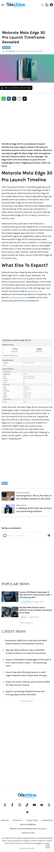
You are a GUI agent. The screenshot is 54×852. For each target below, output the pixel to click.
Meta (23, 617)
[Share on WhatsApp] (4, 99)
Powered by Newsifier (27, 848)
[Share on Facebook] (9, 99)
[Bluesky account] (41, 804)
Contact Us (17, 820)
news (5, 483)
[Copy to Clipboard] (25, 99)
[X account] (5, 804)
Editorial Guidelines (28, 824)
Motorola (6, 47)
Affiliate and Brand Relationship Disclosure (28, 829)
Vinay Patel (11, 51)
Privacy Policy (32, 820)
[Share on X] (14, 99)
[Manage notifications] (48, 846)
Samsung (26, 601)
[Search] (42, 4)
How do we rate (28, 833)
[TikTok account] (27, 804)
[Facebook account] (12, 804)
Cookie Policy (47, 820)
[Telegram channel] (27, 812)
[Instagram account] (19, 804)
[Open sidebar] (2, 4)
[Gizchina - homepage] (15, 5)
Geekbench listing (18, 297)
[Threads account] (49, 804)
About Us (5, 820)
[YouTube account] (34, 804)
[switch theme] (47, 5)
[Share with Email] (19, 99)
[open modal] (51, 4)
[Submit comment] (49, 535)
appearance (33, 291)
